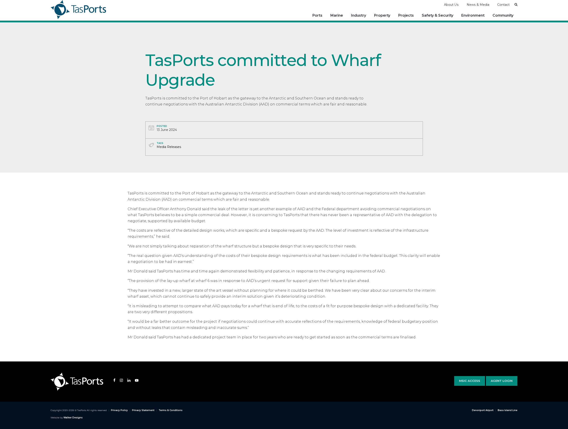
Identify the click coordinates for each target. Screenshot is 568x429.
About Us (451, 4)
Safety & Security (437, 15)
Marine (336, 15)
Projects (406, 15)
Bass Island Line (507, 410)
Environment (473, 15)
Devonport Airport (482, 410)
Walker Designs (73, 417)
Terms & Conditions (170, 410)
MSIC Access (469, 380)
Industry (358, 15)
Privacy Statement (143, 410)
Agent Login (502, 380)
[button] (516, 4)
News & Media (478, 4)
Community (503, 15)
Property (382, 15)
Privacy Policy (119, 410)
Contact (503, 4)
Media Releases (169, 147)
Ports (317, 15)
